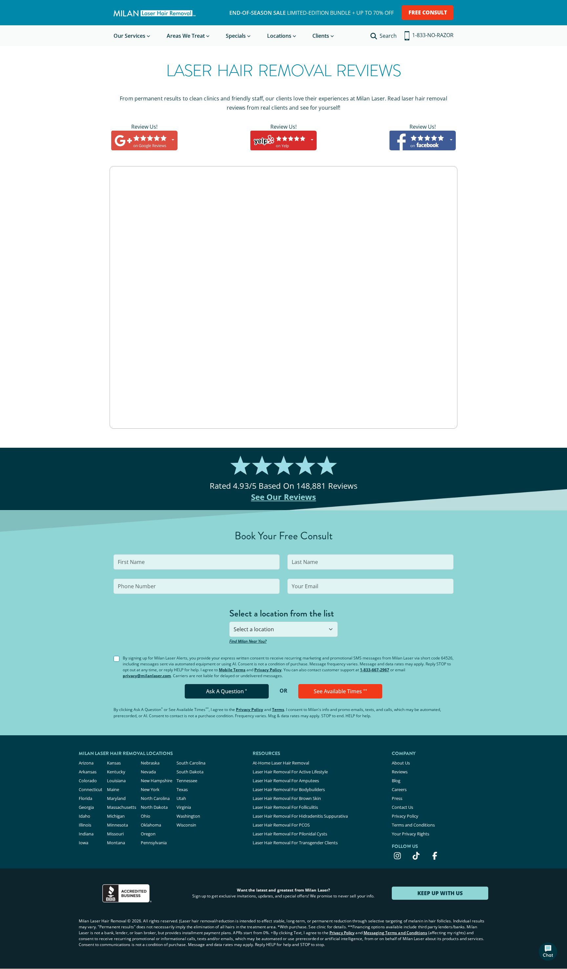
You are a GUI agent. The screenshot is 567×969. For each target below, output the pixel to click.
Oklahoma (151, 825)
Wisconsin (186, 825)
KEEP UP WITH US (440, 893)
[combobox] (283, 629)
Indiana (86, 834)
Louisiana (116, 781)
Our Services (129, 35)
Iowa (83, 843)
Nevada (148, 772)
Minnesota (117, 825)
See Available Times (340, 691)
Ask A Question (226, 691)
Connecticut (90, 789)
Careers (399, 789)
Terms (278, 709)
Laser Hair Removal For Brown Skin (287, 798)
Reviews (400, 772)
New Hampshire (156, 781)
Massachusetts (121, 807)
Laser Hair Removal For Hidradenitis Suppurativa (300, 816)
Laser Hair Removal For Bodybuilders (289, 789)
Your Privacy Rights (410, 834)
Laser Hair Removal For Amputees (286, 781)
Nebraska (150, 763)
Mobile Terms (232, 670)
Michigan (116, 816)
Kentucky (116, 772)
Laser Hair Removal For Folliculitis (285, 807)
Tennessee (187, 781)
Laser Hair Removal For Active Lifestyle (290, 772)
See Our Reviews (283, 496)
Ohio (145, 816)
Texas (182, 789)
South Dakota (190, 772)
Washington (188, 816)
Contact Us (402, 807)
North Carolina (155, 798)
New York (150, 789)
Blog (396, 781)
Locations (279, 35)
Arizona (86, 763)
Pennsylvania (154, 843)
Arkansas (87, 772)
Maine (113, 789)
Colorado (88, 781)
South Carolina (191, 763)
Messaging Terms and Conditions (395, 933)
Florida (85, 798)
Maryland (116, 798)
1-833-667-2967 (374, 670)
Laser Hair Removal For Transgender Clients (295, 843)
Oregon (148, 834)
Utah (181, 798)
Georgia (86, 807)
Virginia (184, 807)
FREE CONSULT (428, 12)
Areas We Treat (186, 35)
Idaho (84, 816)
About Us (401, 763)
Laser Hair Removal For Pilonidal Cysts (290, 834)
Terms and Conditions (413, 825)
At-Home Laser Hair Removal (281, 763)
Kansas (114, 763)
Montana (116, 843)
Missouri (115, 834)
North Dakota (154, 807)
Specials (236, 35)
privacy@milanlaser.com (147, 675)
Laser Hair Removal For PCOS (281, 825)
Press (397, 798)
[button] (548, 951)
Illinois (85, 825)
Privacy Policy (268, 670)
